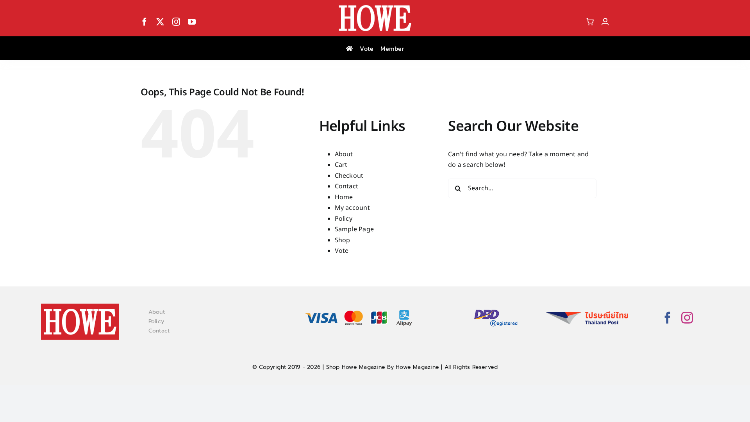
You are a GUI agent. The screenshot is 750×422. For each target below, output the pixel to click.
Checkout (349, 176)
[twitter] (160, 22)
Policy (343, 219)
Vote (342, 251)
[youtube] (192, 22)
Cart (341, 165)
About (344, 154)
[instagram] (176, 22)
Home (344, 197)
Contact (347, 186)
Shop (342, 240)
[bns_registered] (496, 310)
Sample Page (354, 229)
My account (352, 208)
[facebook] (144, 22)
